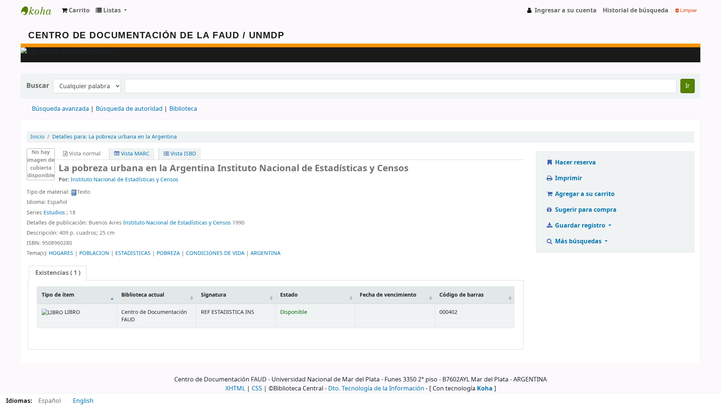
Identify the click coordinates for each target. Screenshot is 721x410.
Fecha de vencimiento (388, 295)
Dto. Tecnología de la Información (376, 388)
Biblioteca (183, 108)
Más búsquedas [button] (578, 241)
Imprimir (568, 178)
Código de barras (461, 295)
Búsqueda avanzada (60, 108)
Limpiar (688, 10)
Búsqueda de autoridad (129, 108)
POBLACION (94, 253)
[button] (76, 10)
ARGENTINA (265, 253)
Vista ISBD (182, 154)
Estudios (54, 213)
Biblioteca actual (142, 295)
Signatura (213, 295)
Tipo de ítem (58, 295)
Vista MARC (134, 154)
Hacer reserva (575, 162)
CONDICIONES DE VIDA (215, 253)
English (83, 400)
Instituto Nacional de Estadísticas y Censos (177, 223)
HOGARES (61, 253)
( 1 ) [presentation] (57, 272)
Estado (289, 295)
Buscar (37, 86)
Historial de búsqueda (635, 10)
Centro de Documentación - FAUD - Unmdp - (40, 10)
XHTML (235, 388)
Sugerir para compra (585, 209)
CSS (257, 388)
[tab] (58, 273)
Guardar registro (580, 225)
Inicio (37, 137)
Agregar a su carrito (584, 194)
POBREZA (168, 253)
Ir (687, 85)
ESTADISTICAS (133, 253)
